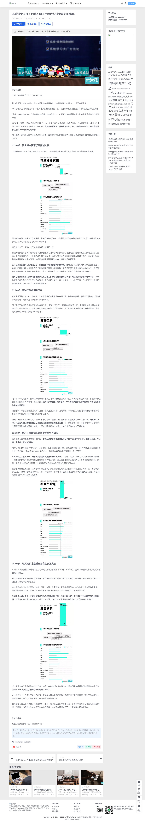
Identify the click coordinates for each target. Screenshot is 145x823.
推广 (109, 97)
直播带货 (122, 107)
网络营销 (114, 115)
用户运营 (29, 18)
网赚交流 (61, 3)
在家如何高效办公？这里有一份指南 (19, 791)
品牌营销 (127, 79)
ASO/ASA (112, 72)
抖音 (130, 93)
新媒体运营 (116, 99)
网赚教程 (47, 3)
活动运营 (114, 104)
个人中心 (55, 806)
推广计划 (77, 811)
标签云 (54, 809)
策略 (131, 110)
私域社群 (123, 110)
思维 (127, 93)
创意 (118, 79)
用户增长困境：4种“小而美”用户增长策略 (91, 791)
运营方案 (27, 742)
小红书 (114, 89)
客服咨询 (77, 809)
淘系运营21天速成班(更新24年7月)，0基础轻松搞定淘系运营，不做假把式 (120, 160)
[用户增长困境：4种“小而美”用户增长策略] (92, 777)
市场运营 (125, 89)
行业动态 (121, 120)
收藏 (89, 747)
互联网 (128, 72)
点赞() (97, 747)
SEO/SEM (120, 71)
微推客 (18, 747)
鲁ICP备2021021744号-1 (72, 819)
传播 (119, 75)
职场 (122, 115)
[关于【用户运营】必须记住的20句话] (68, 777)
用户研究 (127, 104)
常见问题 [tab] (33, 24)
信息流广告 (126, 75)
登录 (132, 3)
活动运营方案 (121, 104)
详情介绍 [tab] (19, 24)
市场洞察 (119, 89)
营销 (114, 119)
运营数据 (115, 124)
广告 (129, 89)
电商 (117, 107)
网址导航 (55, 811)
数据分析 (114, 97)
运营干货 (76, 3)
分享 (81, 747)
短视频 (115, 111)
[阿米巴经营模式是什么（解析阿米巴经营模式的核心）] (44, 777)
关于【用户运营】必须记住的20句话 (67, 791)
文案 (127, 96)
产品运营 (112, 75)
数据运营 (121, 96)
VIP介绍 (76, 806)
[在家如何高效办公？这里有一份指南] (20, 777)
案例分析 (126, 100)
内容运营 (112, 78)
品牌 (122, 79)
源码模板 (33, 3)
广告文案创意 (116, 93)
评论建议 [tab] (47, 24)
